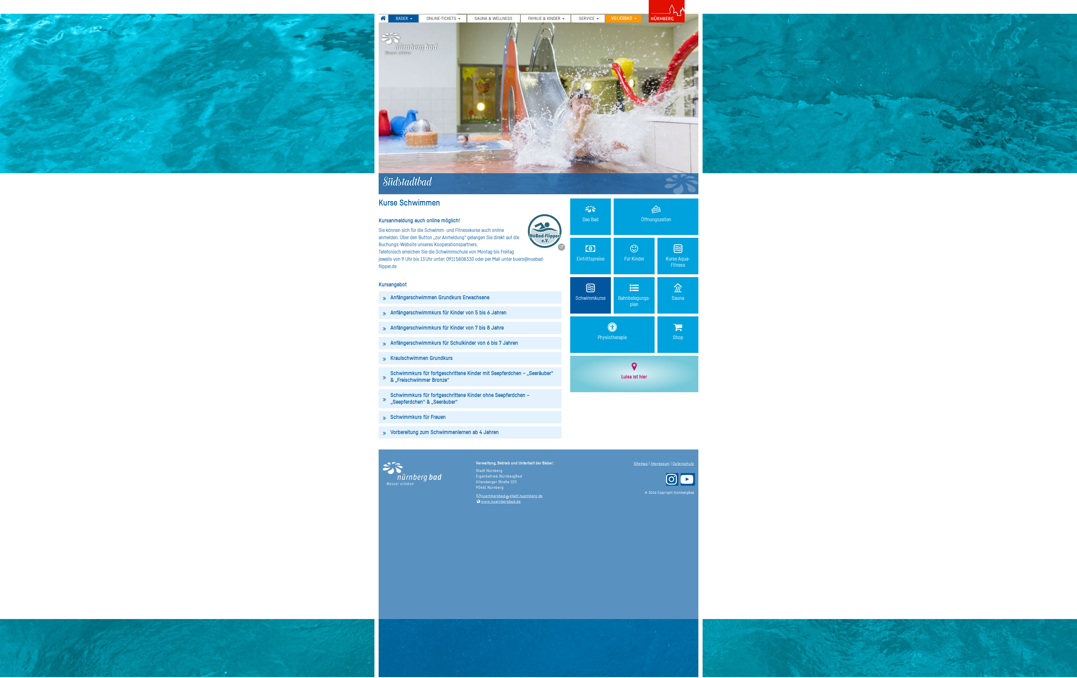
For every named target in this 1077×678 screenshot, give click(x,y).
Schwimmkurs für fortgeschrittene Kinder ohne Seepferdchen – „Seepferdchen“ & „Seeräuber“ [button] (460, 398)
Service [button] (587, 18)
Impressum (660, 464)
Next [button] (658, 101)
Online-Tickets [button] (441, 18)
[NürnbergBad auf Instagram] (672, 482)
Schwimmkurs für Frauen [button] (418, 417)
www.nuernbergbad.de (501, 502)
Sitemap (641, 464)
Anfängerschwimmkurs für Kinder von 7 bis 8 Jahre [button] (447, 328)
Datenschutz (683, 464)
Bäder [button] (402, 18)
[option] (538, 104)
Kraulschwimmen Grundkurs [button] (421, 358)
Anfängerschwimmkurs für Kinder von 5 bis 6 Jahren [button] (448, 313)
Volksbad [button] (621, 18)
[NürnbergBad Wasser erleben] (538, 44)
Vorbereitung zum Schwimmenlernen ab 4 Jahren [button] (444, 432)
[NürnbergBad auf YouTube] (687, 482)
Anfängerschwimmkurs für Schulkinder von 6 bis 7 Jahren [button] (454, 343)
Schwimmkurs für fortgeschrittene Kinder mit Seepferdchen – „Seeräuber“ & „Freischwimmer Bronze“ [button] (471, 377)
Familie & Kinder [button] (544, 18)
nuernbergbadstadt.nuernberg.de (512, 496)
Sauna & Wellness (493, 18)
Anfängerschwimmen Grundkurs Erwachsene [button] (439, 297)
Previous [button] (419, 101)
